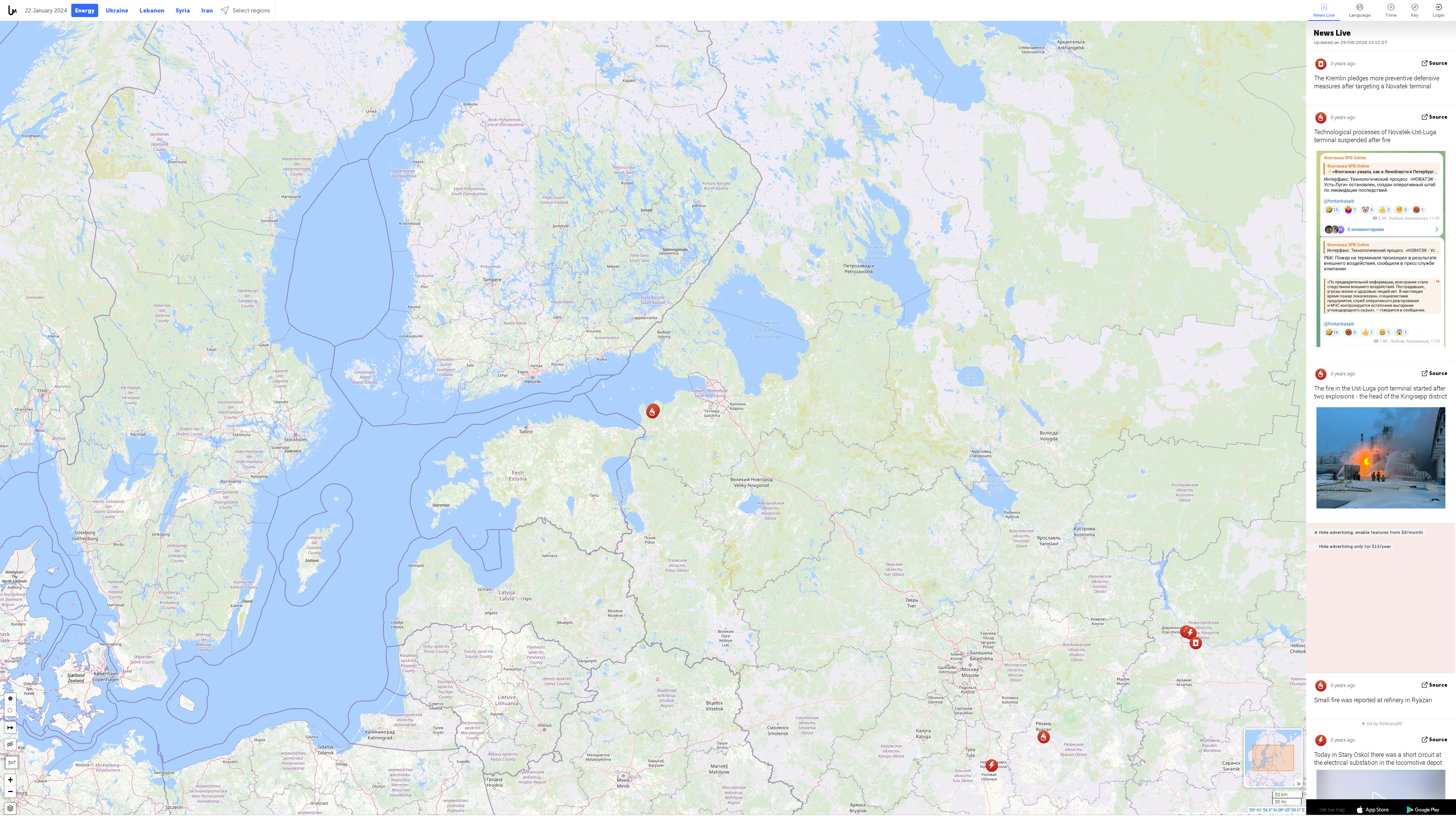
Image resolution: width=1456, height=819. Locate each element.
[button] (657, 679)
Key (1414, 15)
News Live (1324, 15)
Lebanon (152, 10)
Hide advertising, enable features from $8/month (1371, 532)
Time (1390, 15)
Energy (84, 10)
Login (1439, 15)
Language (1360, 15)
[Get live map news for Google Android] (1423, 810)
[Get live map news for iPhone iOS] (1373, 810)
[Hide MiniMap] (1298, 782)
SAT (12, 762)
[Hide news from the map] (10, 744)
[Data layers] (10, 808)
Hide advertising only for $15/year (1355, 546)
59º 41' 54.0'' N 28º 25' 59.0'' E (1277, 809)
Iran (207, 10)
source (1438, 63)
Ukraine (117, 10)
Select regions (251, 10)
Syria (183, 10)
